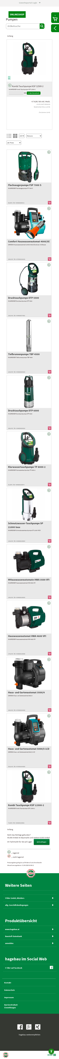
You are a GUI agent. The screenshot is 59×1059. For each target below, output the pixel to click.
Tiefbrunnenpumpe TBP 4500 (24, 354)
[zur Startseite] (31, 873)
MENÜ (50, 1055)
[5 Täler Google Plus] (29, 1029)
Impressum (9, 997)
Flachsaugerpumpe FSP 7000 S (24, 185)
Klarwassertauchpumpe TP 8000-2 (27, 466)
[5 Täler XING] (38, 1029)
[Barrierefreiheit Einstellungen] (51, 1051)
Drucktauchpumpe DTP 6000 (23, 410)
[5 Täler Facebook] (20, 1029)
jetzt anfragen (41, 842)
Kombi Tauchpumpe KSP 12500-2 (26, 805)
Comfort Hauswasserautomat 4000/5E (29, 241)
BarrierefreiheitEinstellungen (11, 1006)
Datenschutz (9, 990)
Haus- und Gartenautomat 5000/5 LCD (28, 748)
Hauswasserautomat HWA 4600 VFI (27, 636)
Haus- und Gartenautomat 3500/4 (26, 692)
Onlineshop (17, 14)
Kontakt (7, 982)
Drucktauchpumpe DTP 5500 (23, 297)
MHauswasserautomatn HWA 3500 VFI (28, 579)
